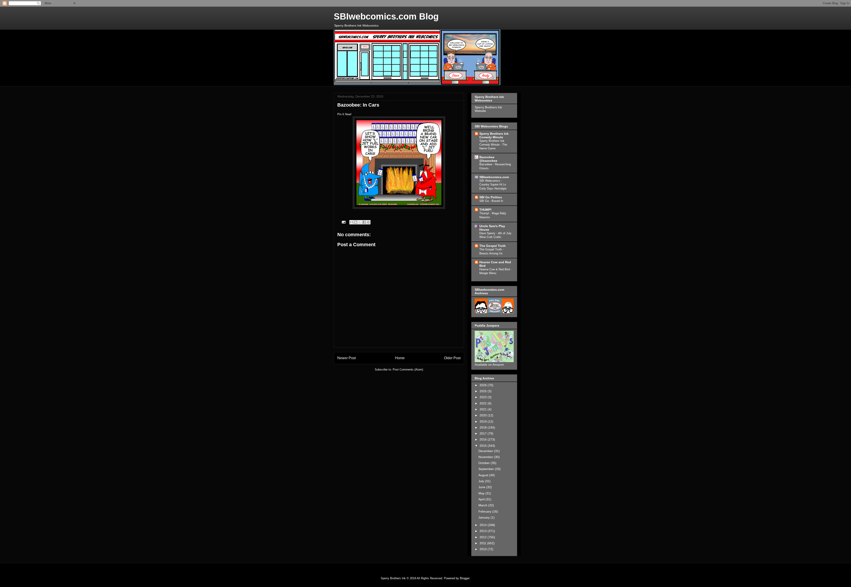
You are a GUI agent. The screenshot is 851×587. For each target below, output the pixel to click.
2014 (484, 525)
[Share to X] (360, 222)
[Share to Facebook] (364, 222)
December (486, 451)
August (483, 475)
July (481, 481)
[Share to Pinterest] (368, 222)
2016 (484, 439)
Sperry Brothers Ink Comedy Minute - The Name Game (493, 144)
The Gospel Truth (492, 246)
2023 (484, 397)
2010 (484, 549)
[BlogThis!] (355, 222)
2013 (484, 531)
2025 (484, 391)
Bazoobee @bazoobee (488, 158)
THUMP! (485, 209)
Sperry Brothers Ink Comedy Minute (494, 135)
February (485, 511)
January (484, 517)
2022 (484, 403)
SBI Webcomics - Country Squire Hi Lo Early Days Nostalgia (492, 184)
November (486, 457)
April (482, 499)
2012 (484, 537)
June (482, 487)
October (484, 463)
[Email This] (351, 222)
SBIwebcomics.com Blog (386, 16)
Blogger (464, 578)
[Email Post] (343, 222)
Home (400, 358)
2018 (484, 427)
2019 (484, 421)
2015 (484, 445)
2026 (484, 385)
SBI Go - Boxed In (491, 201)
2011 (483, 543)
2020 (484, 415)
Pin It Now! (344, 114)
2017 (484, 433)
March (483, 505)
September (486, 469)
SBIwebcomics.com (494, 177)
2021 (484, 409)
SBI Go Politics (490, 197)
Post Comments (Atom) (408, 369)
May (481, 493)
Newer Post (346, 358)
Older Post (452, 358)
